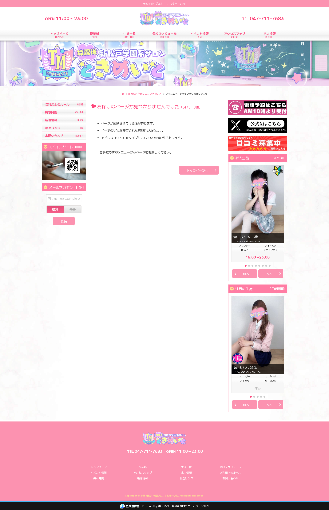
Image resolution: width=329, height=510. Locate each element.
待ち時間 (98, 478)
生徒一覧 (186, 467)
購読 (55, 209)
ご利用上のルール (230, 472)
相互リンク (186, 478)
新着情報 (142, 478)
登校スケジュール (230, 467)
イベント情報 (99, 472)
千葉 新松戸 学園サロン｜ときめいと (159, 495)
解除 (72, 209)
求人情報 (186, 472)
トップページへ (197, 170)
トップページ (99, 467)
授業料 (143, 467)
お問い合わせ (230, 478)
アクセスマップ (142, 472)
